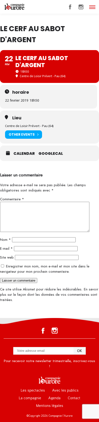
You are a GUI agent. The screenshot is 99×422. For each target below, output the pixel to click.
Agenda (54, 398)
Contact (74, 398)
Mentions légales (49, 406)
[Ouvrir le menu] (92, 7)
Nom (5, 239)
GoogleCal (50, 153)
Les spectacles (33, 390)
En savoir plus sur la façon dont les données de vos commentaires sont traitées (49, 294)
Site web (7, 257)
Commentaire (12, 199)
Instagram (81, 7)
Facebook (70, 7)
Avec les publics (65, 390)
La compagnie (30, 398)
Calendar (24, 153)
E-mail (6, 248)
